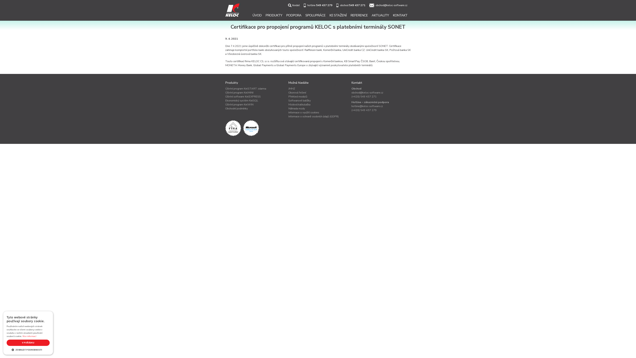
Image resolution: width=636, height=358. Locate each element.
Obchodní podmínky (236, 108)
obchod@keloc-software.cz (391, 5)
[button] (28, 349)
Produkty (273, 15)
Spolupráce (315, 15)
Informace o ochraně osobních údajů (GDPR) (313, 116)
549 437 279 (324, 5)
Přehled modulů (297, 96)
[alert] (28, 333)
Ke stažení (337, 15)
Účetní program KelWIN (239, 104)
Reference (359, 15)
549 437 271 (357, 5)
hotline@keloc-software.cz (367, 106)
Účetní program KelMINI (239, 92)
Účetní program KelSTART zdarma (245, 88)
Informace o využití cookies (303, 112)
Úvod (257, 15)
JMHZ (291, 88)
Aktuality (380, 15)
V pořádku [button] (28, 342)
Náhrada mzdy (296, 108)
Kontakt (400, 15)
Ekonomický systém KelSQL (241, 100)
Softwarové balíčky (299, 100)
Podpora (293, 15)
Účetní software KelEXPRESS (243, 96)
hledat (296, 5)
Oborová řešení (297, 92)
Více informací (29, 336)
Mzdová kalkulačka (299, 104)
